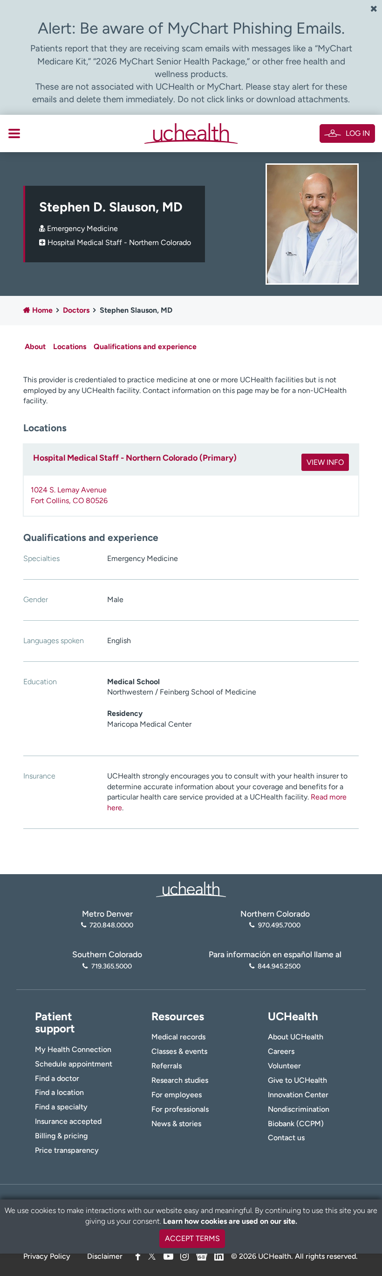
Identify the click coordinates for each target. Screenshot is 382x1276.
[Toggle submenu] (14, 133)
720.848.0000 (111, 925)
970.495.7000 (279, 925)
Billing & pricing (61, 1135)
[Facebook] (138, 1256)
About (35, 346)
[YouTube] (168, 1256)
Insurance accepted (68, 1121)
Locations (69, 346)
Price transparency (67, 1150)
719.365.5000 (111, 966)
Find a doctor (57, 1078)
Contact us (286, 1137)
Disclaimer (105, 1256)
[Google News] (201, 1255)
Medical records (178, 1036)
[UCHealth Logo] (191, 888)
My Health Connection (73, 1049)
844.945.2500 (279, 966)
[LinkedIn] (219, 1255)
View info (325, 462)
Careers (281, 1051)
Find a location (59, 1092)
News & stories (176, 1123)
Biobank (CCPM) (296, 1123)
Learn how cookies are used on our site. (230, 1221)
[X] (152, 1256)
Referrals (166, 1065)
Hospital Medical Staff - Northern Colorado (119, 242)
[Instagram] (184, 1256)
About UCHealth (295, 1036)
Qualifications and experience (145, 346)
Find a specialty (61, 1106)
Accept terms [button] (192, 1238)
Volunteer (284, 1065)
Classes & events (179, 1051)
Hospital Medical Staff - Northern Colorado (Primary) (135, 458)
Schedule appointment (73, 1063)
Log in (358, 133)
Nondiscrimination (298, 1109)
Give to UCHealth (297, 1080)
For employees (176, 1094)
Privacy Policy (46, 1256)
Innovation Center (298, 1094)
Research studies (179, 1080)
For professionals (180, 1109)
